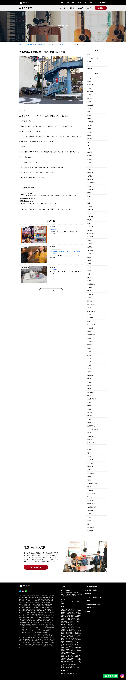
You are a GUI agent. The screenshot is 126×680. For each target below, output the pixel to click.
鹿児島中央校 (91, 527)
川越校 (89, 115)
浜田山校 (89, 247)
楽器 (88, 65)
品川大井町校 (25, 7)
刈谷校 (89, 389)
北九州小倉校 (91, 504)
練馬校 (89, 274)
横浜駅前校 (90, 318)
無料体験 (100, 8)
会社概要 (87, 611)
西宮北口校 (90, 466)
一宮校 (89, 419)
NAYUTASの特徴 (65, 592)
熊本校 (89, 524)
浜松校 (89, 378)
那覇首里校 (90, 531)
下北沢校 (89, 220)
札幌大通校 (90, 85)
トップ (63, 2)
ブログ (89, 8)
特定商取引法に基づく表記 (92, 604)
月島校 (89, 162)
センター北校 (91, 324)
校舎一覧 (79, 2)
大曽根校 (89, 405)
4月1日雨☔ (53, 269)
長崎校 (89, 520)
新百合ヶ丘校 (91, 311)
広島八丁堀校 (91, 493)
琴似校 (89, 88)
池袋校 (89, 260)
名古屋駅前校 (91, 392)
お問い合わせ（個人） (91, 586)
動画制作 (63, 603)
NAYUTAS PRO (73, 595)
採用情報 (87, 600)
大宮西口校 (90, 105)
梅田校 (89, 433)
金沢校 (89, 362)
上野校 (89, 169)
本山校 (89, 409)
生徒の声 (80, 8)
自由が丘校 (90, 210)
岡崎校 (89, 385)
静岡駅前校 (90, 375)
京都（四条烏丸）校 (92, 429)
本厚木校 (89, 341)
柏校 (88, 145)
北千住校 (89, 176)
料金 (73, 2)
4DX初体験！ (53, 229)
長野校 (89, 365)
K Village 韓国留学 (74, 673)
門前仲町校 (90, 179)
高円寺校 (89, 243)
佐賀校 (89, 517)
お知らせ (63, 594)
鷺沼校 (89, 314)
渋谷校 (89, 203)
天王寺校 (89, 439)
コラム (85, 2)
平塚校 (89, 351)
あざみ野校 (90, 328)
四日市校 (89, 422)
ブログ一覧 (50, 290)
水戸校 (89, 95)
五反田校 (89, 186)
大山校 (89, 267)
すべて (89, 55)
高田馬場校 (90, 250)
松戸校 (89, 128)
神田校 (89, 149)
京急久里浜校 (91, 335)
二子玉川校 (90, 226)
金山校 (89, 395)
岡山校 (89, 487)
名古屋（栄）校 (91, 399)
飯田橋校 (89, 159)
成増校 (89, 270)
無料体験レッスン (90, 593)
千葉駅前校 (90, 122)
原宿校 (89, 196)
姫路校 (89, 476)
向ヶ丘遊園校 (91, 304)
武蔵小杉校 (90, 294)
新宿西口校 (90, 237)
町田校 (89, 291)
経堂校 (89, 223)
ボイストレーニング (92, 58)
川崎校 (89, 297)
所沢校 (89, 118)
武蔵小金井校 (91, 284)
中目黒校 (89, 213)
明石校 (89, 480)
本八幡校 (89, 132)
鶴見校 (89, 331)
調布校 (89, 277)
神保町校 (89, 152)
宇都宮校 (89, 98)
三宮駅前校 (90, 460)
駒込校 (89, 257)
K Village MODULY (74, 675)
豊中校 (89, 446)
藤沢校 (89, 348)
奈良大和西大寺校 (92, 483)
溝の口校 (89, 301)
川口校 (89, 108)
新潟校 (89, 355)
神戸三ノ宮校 (91, 463)
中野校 (89, 240)
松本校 (89, 368)
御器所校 (89, 416)
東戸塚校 (89, 345)
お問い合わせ (102, 2)
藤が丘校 (89, 412)
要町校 (89, 264)
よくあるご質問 (64, 595)
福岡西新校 (90, 510)
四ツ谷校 (89, 230)
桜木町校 (89, 321)
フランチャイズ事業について (93, 597)
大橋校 (89, 514)
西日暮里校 (90, 172)
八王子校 (89, 287)
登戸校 (89, 308)
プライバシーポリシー (91, 607)
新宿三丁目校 (91, 233)
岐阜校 (89, 372)
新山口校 (89, 497)
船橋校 (89, 135)
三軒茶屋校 (90, 216)
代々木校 (89, 206)
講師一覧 (72, 8)
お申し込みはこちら (36, 567)
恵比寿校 (89, 199)
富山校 (89, 358)
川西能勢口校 (91, 473)
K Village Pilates (65, 675)
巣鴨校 (89, 254)
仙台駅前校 (90, 91)
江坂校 (89, 449)
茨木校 (89, 453)
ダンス (89, 61)
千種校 (89, 402)
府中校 (89, 281)
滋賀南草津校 (91, 426)
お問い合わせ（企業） (91, 590)
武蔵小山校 (90, 189)
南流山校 (89, 125)
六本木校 (89, 166)
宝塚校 (89, 470)
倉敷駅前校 (90, 490)
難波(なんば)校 (91, 443)
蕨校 (88, 112)
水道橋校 (89, 156)
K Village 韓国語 (65, 673)
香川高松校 (90, 500)
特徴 (68, 2)
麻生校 (89, 81)
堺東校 (89, 456)
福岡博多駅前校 (91, 507)
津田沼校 (89, 142)
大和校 (89, 338)
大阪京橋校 (90, 436)
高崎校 (89, 101)
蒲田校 (89, 193)
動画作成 (89, 68)
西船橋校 (89, 139)
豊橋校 (89, 382)
